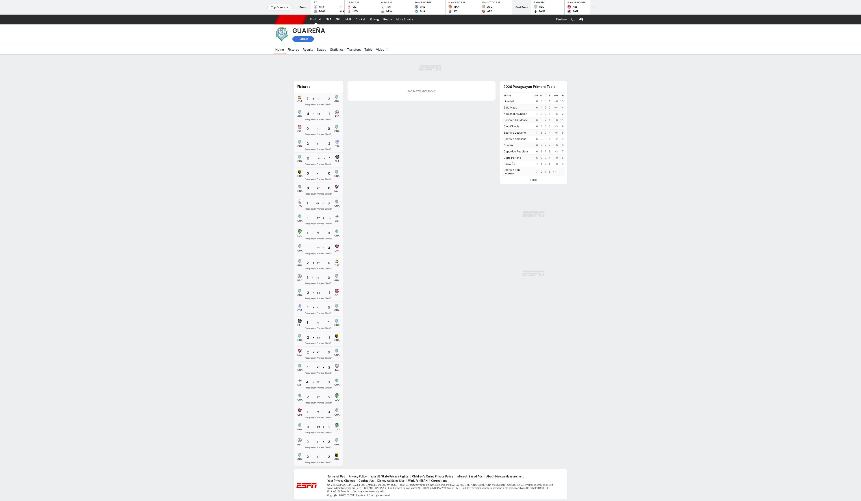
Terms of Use (336, 476)
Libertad (509, 101)
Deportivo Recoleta (516, 151)
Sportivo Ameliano (515, 139)
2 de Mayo (510, 107)
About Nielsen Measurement (505, 476)
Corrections (439, 480)
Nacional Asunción (515, 113)
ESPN (291, 19)
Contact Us (366, 480)
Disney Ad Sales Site (390, 480)
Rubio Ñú (509, 164)
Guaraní (508, 145)
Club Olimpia (512, 126)
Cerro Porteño (512, 157)
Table (533, 180)
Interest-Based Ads (470, 476)
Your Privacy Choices (341, 480)
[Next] (593, 7)
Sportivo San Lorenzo (512, 171)
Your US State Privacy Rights (389, 476)
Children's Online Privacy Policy (432, 476)
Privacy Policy (358, 476)
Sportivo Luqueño (515, 132)
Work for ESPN (418, 480)
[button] (573, 19)
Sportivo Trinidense (516, 120)
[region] (534, 134)
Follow (303, 39)
